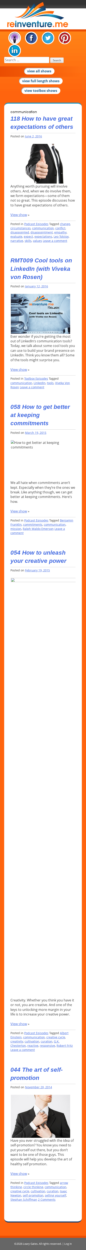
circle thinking (33, 1187)
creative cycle (55, 1037)
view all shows (39, 71)
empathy (60, 232)
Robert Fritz (65, 1046)
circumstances (20, 228)
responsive (47, 1046)
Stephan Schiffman (23, 1200)
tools (50, 383)
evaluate (16, 237)
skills (28, 241)
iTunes (14, 38)
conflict (60, 228)
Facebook (31, 38)
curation (46, 1041)
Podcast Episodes (36, 224)
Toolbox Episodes (36, 379)
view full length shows (40, 81)
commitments (32, 525)
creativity (16, 1041)
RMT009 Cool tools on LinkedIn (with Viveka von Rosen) (41, 268)
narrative (16, 241)
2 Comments (47, 1200)
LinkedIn (14, 50)
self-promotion (33, 1195)
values (37, 241)
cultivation (32, 1041)
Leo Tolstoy (61, 237)
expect (28, 237)
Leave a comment (55, 241)
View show (18, 214)
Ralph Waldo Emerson (38, 529)
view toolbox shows (40, 90)
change (65, 224)
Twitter (48, 38)
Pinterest (64, 38)
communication (43, 228)
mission (15, 529)
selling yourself (55, 1195)
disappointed (19, 232)
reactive (32, 1046)
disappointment (41, 232)
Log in (68, 1244)
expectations (43, 237)
